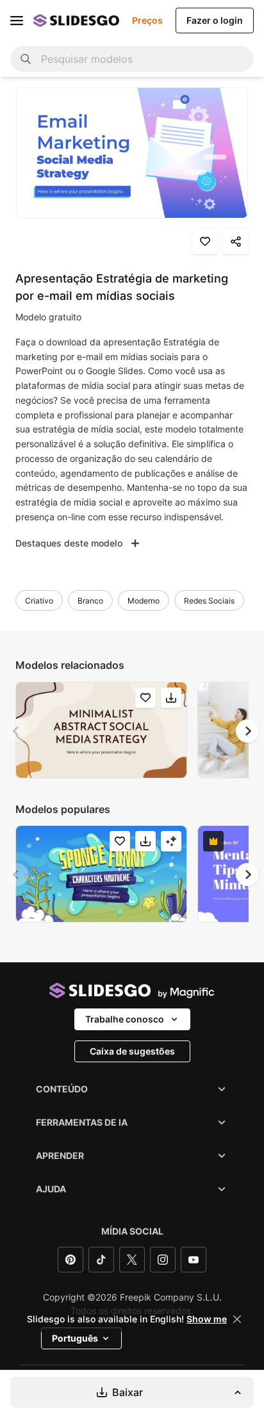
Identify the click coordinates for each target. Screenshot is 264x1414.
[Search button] (25, 59)
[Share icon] (236, 241)
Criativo (39, 600)
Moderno (144, 600)
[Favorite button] (205, 241)
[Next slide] (247, 731)
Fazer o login (214, 20)
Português (75, 1338)
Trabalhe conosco (124, 1019)
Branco (90, 600)
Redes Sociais (209, 600)
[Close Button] (237, 1319)
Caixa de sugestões (132, 1051)
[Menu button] (16, 20)
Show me (206, 1319)
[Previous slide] (16, 731)
